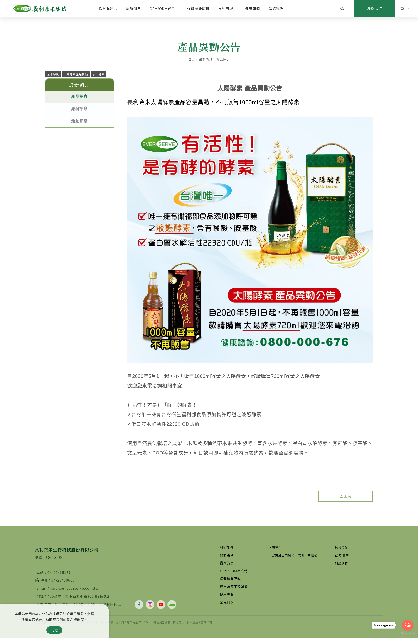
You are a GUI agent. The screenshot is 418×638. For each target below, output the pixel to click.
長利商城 (225, 8)
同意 (54, 630)
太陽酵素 (53, 74)
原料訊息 (79, 109)
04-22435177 (59, 572)
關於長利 (106, 8)
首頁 (191, 59)
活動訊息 (79, 121)
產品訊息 (223, 59)
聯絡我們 (276, 8)
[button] (342, 9)
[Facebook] (140, 604)
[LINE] (172, 604)
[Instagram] (151, 604)
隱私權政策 (75, 619)
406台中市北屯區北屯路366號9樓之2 (78, 596)
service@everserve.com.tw (74, 588)
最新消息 (133, 8)
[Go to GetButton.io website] (408, 633)
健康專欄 (252, 8)
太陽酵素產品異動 (76, 74)
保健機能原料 (198, 8)
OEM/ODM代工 (162, 8)
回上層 (345, 496)
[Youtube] (162, 604)
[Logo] (40, 8)
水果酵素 (99, 74)
